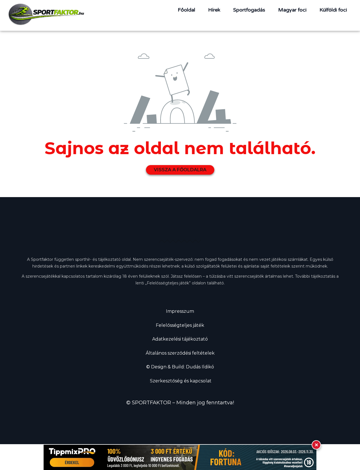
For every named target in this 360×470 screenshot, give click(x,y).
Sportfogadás (249, 10)
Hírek (214, 10)
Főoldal (186, 10)
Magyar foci (292, 10)
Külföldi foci (333, 10)
